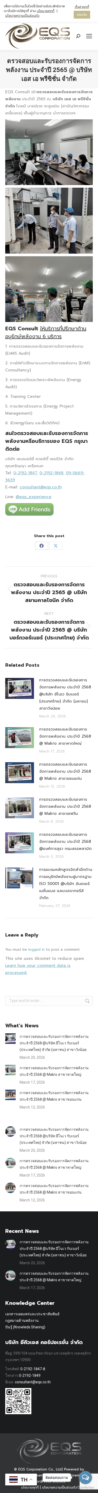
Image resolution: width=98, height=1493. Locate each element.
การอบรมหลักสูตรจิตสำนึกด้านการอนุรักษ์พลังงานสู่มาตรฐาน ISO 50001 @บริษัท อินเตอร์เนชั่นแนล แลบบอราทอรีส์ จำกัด (65, 884)
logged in (36, 949)
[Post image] (19, 688)
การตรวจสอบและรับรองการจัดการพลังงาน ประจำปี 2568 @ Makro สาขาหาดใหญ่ (65, 736)
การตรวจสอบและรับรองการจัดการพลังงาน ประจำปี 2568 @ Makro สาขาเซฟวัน (65, 806)
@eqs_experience (33, 497)
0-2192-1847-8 (32, 1369)
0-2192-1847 (25, 473)
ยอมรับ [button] (82, 14)
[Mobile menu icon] (89, 36)
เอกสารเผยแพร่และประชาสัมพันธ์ (32, 1314)
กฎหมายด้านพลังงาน (22, 1320)
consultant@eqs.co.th (41, 487)
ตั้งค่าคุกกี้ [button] (82, 7)
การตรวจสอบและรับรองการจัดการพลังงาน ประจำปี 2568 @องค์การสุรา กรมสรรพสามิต (65, 841)
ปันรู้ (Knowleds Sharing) (25, 1327)
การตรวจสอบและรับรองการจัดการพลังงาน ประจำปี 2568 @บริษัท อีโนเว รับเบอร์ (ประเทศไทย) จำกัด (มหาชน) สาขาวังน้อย (65, 694)
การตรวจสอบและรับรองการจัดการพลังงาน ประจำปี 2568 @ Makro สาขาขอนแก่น (65, 771)
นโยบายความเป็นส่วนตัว (22, 15)
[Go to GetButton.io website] (85, 1487)
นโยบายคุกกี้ (45, 11)
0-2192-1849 (30, 1375)
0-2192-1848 (51, 473)
